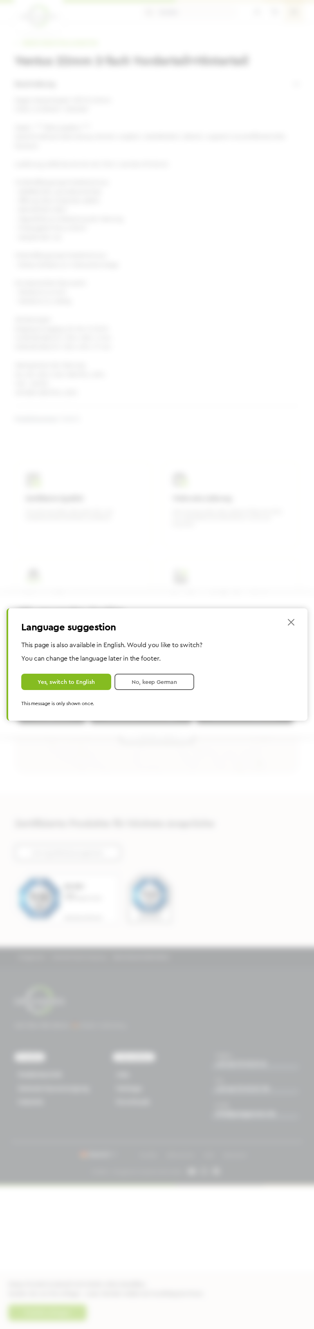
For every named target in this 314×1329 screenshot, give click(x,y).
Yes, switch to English (66, 682)
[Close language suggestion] (291, 622)
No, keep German (154, 682)
